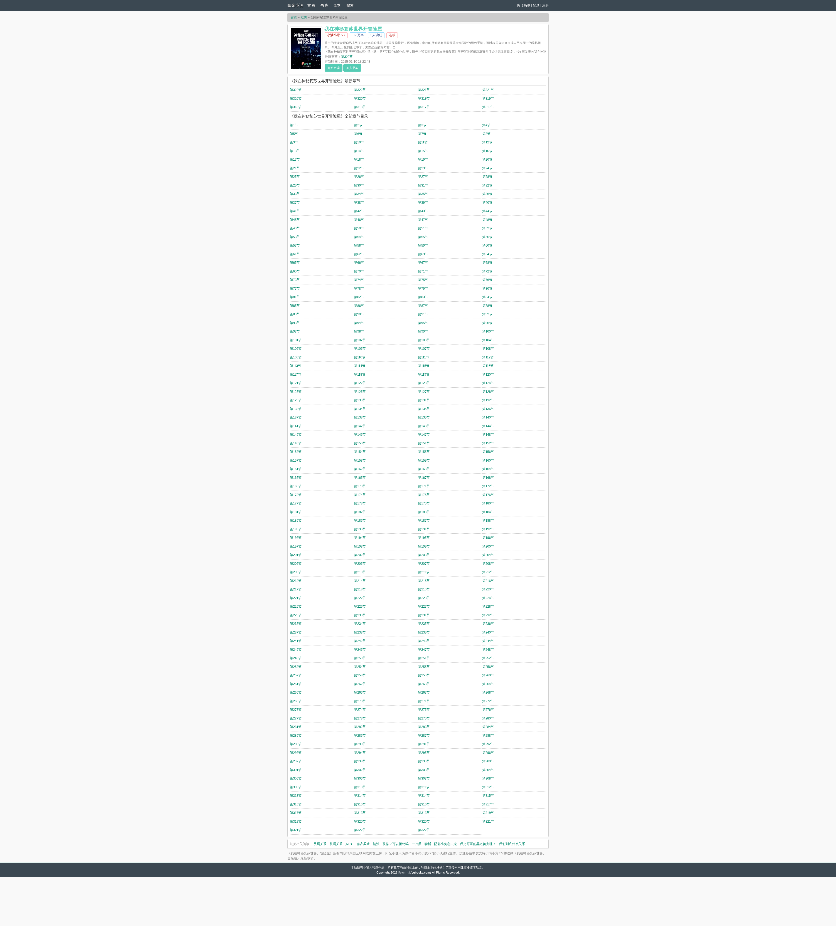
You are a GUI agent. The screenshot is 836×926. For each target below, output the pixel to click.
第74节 (359, 280)
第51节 (423, 228)
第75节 (423, 280)
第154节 (360, 452)
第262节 (360, 684)
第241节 (296, 641)
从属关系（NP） (342, 844)
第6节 (358, 134)
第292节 (488, 744)
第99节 (423, 331)
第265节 (296, 692)
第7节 (422, 134)
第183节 (424, 512)
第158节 (360, 460)
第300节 (488, 761)
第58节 (359, 245)
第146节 (360, 434)
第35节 (423, 194)
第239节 (424, 632)
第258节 (360, 675)
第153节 (296, 452)
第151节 (424, 443)
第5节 (294, 134)
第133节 (296, 409)
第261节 (296, 684)
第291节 (424, 744)
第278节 (360, 718)
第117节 (295, 374)
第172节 (488, 486)
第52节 (487, 228)
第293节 (296, 753)
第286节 (360, 735)
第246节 (360, 649)
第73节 (295, 280)
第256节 (488, 667)
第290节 (360, 744)
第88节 (487, 306)
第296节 (488, 753)
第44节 (487, 211)
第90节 (359, 314)
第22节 (359, 168)
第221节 (296, 598)
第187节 (424, 520)
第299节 (424, 761)
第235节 (424, 623)
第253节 (296, 667)
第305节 (296, 778)
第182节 (360, 512)
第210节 (360, 572)
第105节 (296, 348)
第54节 (359, 237)
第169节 (296, 486)
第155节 (424, 452)
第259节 (424, 675)
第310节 (360, 787)
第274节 (360, 709)
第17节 (295, 159)
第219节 (424, 589)
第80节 (487, 288)
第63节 (423, 254)
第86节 (359, 306)
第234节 (360, 623)
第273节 (296, 709)
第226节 (360, 606)
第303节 (424, 770)
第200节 (488, 546)
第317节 (424, 107)
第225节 (296, 606)
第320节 (296, 98)
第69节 (295, 271)
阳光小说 (295, 5)
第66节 (359, 262)
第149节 (296, 443)
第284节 (488, 727)
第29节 (295, 185)
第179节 (424, 503)
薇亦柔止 (363, 844)
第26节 (359, 176)
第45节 (295, 220)
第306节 (360, 778)
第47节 (423, 220)
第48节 (487, 220)
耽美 (304, 17)
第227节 (424, 606)
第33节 (295, 194)
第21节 (295, 168)
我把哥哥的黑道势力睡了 (478, 844)
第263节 (424, 684)
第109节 (296, 357)
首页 (294, 17)
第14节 (359, 151)
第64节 (487, 254)
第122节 (360, 383)
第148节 (488, 434)
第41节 (295, 211)
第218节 (360, 589)
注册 (545, 5)
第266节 (360, 692)
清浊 (376, 844)
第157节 (296, 460)
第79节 (423, 288)
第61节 (295, 254)
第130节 (360, 400)
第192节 (488, 529)
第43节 (423, 211)
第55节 (423, 237)
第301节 (296, 770)
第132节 (488, 400)
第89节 (295, 314)
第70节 (359, 271)
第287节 (424, 735)
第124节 (488, 383)
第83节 (423, 297)
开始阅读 (333, 68)
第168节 (488, 477)
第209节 (296, 572)
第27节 (423, 176)
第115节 (423, 366)
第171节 (424, 486)
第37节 (295, 202)
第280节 (488, 718)
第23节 (423, 168)
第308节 (488, 778)
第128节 (488, 391)
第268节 (488, 692)
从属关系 (320, 844)
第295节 (424, 753)
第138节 (360, 417)
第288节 (488, 735)
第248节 (488, 649)
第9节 (294, 142)
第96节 (487, 323)
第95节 (423, 323)
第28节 (487, 176)
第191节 (424, 529)
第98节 (359, 331)
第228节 (488, 606)
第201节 (296, 555)
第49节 (295, 228)
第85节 (295, 306)
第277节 (296, 718)
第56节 (487, 237)
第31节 (423, 185)
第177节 (296, 503)
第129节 (296, 400)
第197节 (296, 546)
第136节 (488, 409)
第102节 (360, 340)
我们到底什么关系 (512, 844)
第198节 (360, 546)
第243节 (424, 641)
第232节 (488, 615)
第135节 (424, 409)
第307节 (424, 778)
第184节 (488, 512)
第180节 (488, 503)
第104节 (488, 340)
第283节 (424, 727)
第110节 (359, 357)
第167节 (424, 477)
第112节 (488, 357)
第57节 (295, 245)
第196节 (488, 537)
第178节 (360, 503)
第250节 (360, 658)
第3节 (422, 125)
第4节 (486, 125)
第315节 (488, 795)
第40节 (487, 202)
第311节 (423, 787)
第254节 (360, 667)
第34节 (359, 194)
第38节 (359, 202)
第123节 (424, 383)
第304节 (488, 770)
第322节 (347, 57)
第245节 (296, 649)
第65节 (295, 262)
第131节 (424, 400)
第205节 (296, 563)
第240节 (488, 632)
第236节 (488, 623)
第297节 (296, 761)
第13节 (295, 151)
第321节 (424, 90)
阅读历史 (523, 5)
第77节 (295, 288)
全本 (337, 5)
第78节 (359, 288)
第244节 (488, 641)
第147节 (424, 434)
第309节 (296, 787)
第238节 (360, 632)
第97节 (295, 331)
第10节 (359, 142)
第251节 (424, 658)
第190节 (360, 529)
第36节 (487, 194)
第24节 (487, 168)
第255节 (424, 667)
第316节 (360, 804)
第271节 (424, 701)
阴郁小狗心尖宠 (445, 844)
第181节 (296, 512)
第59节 (423, 245)
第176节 (488, 495)
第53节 (295, 237)
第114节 (359, 366)
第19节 (423, 159)
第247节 (424, 649)
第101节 (296, 340)
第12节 (487, 142)
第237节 (296, 632)
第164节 (488, 469)
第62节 (359, 254)
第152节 (488, 443)
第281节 (296, 727)
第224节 (488, 598)
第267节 (424, 692)
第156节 (488, 452)
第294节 (360, 753)
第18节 (359, 159)
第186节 (360, 520)
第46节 (359, 220)
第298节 (360, 761)
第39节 (423, 202)
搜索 (350, 5)
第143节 (424, 426)
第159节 (424, 460)
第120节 (488, 374)
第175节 (424, 495)
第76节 (487, 280)
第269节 (296, 701)
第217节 (296, 589)
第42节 (359, 211)
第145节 (296, 434)
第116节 (488, 366)
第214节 (360, 581)
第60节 (487, 245)
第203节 (424, 555)
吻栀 (428, 844)
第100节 (488, 331)
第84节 (487, 297)
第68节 (487, 262)
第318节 (296, 107)
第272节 (488, 701)
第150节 (360, 443)
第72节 (487, 271)
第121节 (296, 383)
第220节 (488, 589)
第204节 (488, 555)
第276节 (488, 709)
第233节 (296, 623)
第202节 (360, 555)
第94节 (359, 323)
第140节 (488, 417)
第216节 (488, 581)
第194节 (360, 537)
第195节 (424, 537)
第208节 (488, 563)
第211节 (423, 572)
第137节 (296, 417)
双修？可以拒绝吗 (396, 844)
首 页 (311, 5)
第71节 (423, 271)
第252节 (488, 658)
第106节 (360, 348)
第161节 (296, 469)
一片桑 (416, 844)
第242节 (360, 641)
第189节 (296, 529)
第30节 (359, 185)
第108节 (488, 348)
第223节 (424, 598)
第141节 (296, 426)
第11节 (423, 142)
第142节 (360, 426)
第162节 (360, 469)
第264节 (488, 684)
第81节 (295, 297)
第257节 (296, 675)
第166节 (360, 477)
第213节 (296, 581)
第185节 (296, 520)
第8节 (486, 134)
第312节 (488, 787)
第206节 (360, 563)
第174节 (360, 495)
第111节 (423, 357)
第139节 (424, 417)
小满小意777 (336, 35)
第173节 (296, 495)
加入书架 (352, 68)
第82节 (359, 297)
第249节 (296, 658)
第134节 (360, 409)
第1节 (294, 125)
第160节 (488, 460)
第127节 (424, 391)
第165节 (296, 477)
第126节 (360, 391)
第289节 (296, 744)
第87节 (423, 306)
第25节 (295, 176)
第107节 (424, 348)
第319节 (424, 98)
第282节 (360, 727)
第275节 (424, 709)
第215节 (424, 581)
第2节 (358, 125)
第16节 (487, 151)
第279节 (424, 718)
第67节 (423, 262)
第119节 (423, 374)
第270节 (360, 701)
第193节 (296, 537)
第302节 (360, 770)
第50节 (359, 228)
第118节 (359, 374)
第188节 (488, 520)
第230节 (360, 615)
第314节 (360, 795)
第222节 (360, 598)
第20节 (487, 159)
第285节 (296, 735)
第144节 (488, 426)
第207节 (424, 563)
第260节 (488, 675)
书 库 (324, 5)
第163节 (424, 469)
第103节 (424, 340)
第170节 (360, 486)
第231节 (424, 615)
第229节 (296, 615)
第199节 (424, 546)
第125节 (296, 391)
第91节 (423, 314)
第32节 (487, 185)
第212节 (488, 572)
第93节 (295, 323)
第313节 (296, 795)
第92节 (487, 314)
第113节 (295, 366)
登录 (536, 5)
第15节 (423, 151)
